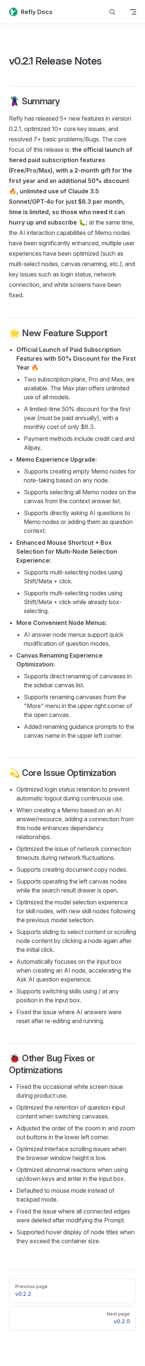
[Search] (112, 12)
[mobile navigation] (133, 12)
